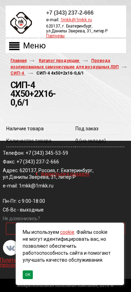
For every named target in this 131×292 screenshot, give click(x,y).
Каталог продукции (59, 60)
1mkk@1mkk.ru (76, 19)
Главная (18, 60)
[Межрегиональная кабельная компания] (20, 23)
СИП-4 (17, 73)
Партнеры (55, 35)
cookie (67, 232)
